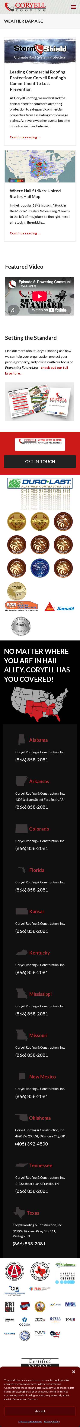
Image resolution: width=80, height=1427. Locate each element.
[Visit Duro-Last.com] (40, 493)
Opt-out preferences (30, 1421)
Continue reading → (25, 137)
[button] (73, 1372)
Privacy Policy (52, 1421)
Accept (40, 1411)
